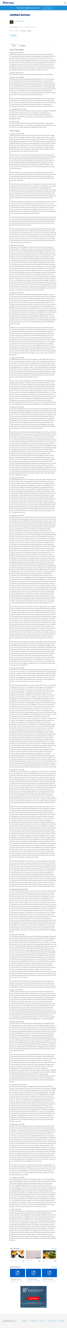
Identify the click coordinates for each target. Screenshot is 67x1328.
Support (61, 1321)
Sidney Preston (15, 1281)
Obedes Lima (46, 1281)
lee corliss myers (20, 21)
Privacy (41, 1321)
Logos (14, 1321)
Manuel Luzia (30, 1281)
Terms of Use (51, 1321)
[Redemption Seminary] (33, 1297)
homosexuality (14, 27)
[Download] (23, 1260)
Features (24, 1321)
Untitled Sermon (16, 1279)
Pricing (33, 1321)
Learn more (47, 8)
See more (54, 1248)
